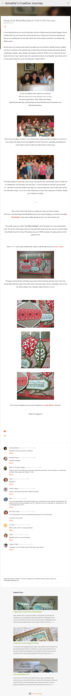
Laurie (11, 534)
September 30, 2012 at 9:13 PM (28, 448)
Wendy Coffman (13, 488)
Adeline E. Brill (13, 544)
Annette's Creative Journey (24, 3)
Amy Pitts (12, 525)
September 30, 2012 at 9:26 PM (28, 457)
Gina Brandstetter (14, 448)
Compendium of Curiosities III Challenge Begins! (27, 612)
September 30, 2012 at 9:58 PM (27, 488)
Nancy (11, 479)
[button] (5, 26)
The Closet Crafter (14, 511)
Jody (10, 498)
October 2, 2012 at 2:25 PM (26, 544)
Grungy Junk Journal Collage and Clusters (26, 643)
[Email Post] (5, 432)
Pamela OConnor (14, 458)
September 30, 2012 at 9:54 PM (21, 479)
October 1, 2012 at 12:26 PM (23, 525)
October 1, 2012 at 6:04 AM (20, 498)
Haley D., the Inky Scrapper (17, 467)
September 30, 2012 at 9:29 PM (34, 467)
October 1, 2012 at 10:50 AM (27, 511)
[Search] (45, 3)
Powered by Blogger (36, 693)
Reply (11, 453)
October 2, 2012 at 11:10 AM (21, 534)
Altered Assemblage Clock (21, 674)
